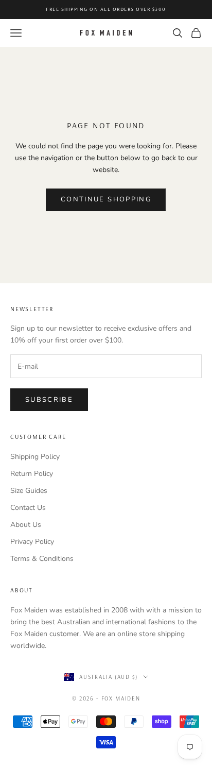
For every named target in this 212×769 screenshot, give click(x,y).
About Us (25, 524)
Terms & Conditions (42, 558)
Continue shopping (106, 199)
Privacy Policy (32, 541)
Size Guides (28, 490)
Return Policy (31, 474)
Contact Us (28, 507)
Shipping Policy (35, 457)
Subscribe (49, 399)
